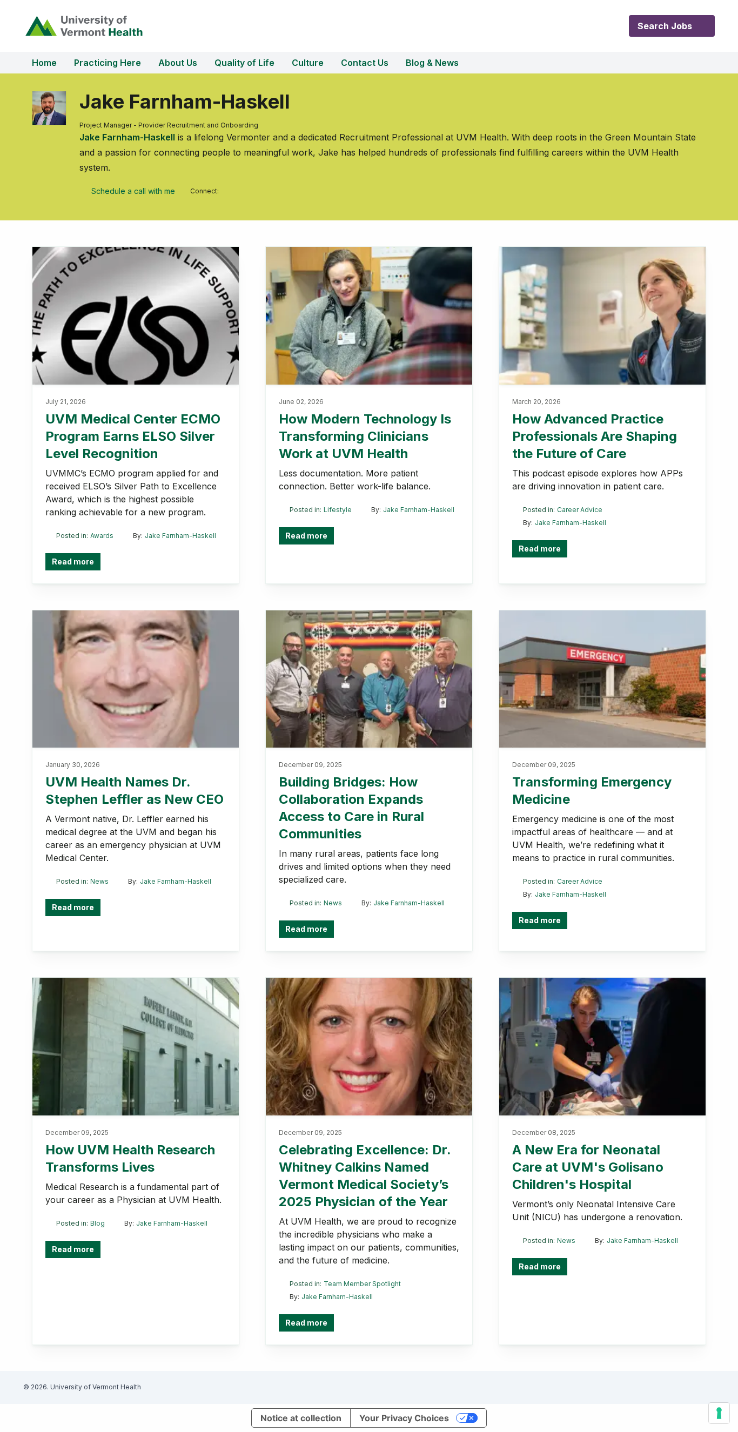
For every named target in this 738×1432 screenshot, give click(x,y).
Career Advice (579, 510)
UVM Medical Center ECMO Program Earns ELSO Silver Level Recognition (132, 436)
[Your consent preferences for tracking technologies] (719, 1413)
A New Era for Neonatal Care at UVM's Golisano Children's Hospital (587, 1167)
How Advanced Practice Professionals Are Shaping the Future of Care (594, 436)
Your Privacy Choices (404, 1418)
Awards (101, 536)
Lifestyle (338, 510)
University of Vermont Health (95, 1387)
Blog (97, 1223)
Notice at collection (300, 1418)
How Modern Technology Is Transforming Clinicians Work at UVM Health (365, 436)
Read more (73, 561)
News (99, 881)
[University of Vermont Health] (83, 26)
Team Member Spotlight (362, 1284)
